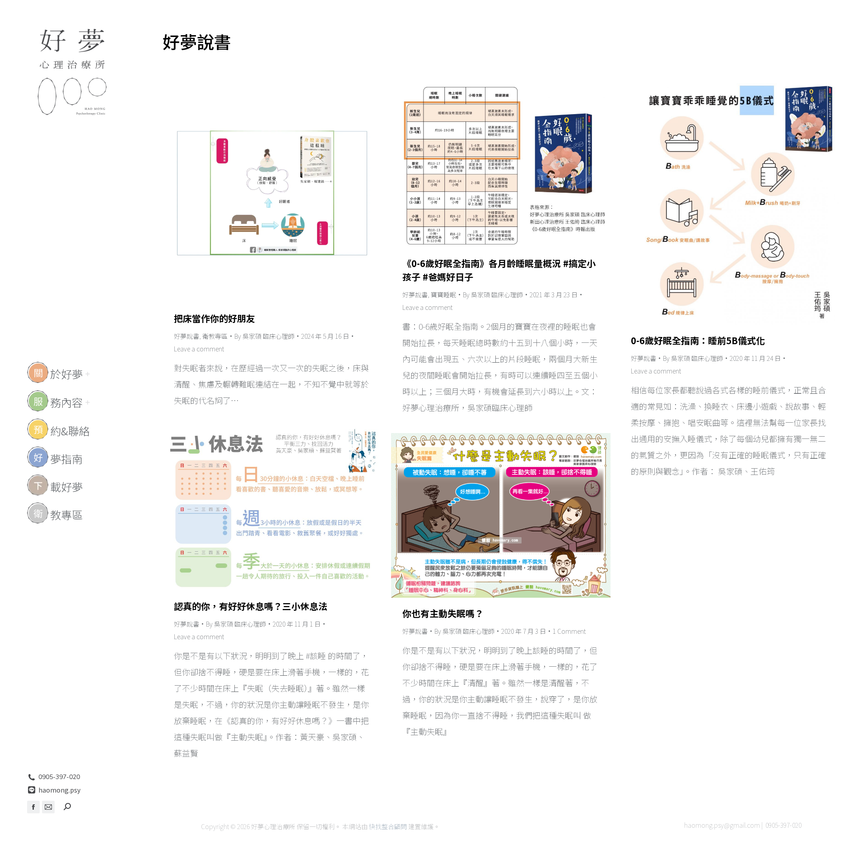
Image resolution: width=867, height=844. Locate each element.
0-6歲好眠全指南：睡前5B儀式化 (698, 340)
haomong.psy (59, 790)
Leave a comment (199, 348)
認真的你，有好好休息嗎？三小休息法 (250, 606)
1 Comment (569, 631)
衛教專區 (215, 336)
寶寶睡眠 (443, 294)
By (264, 336)
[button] (732, 8)
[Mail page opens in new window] (48, 807)
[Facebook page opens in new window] (33, 807)
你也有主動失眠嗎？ (443, 613)
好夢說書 (186, 336)
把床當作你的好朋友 (214, 318)
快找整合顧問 (388, 826)
